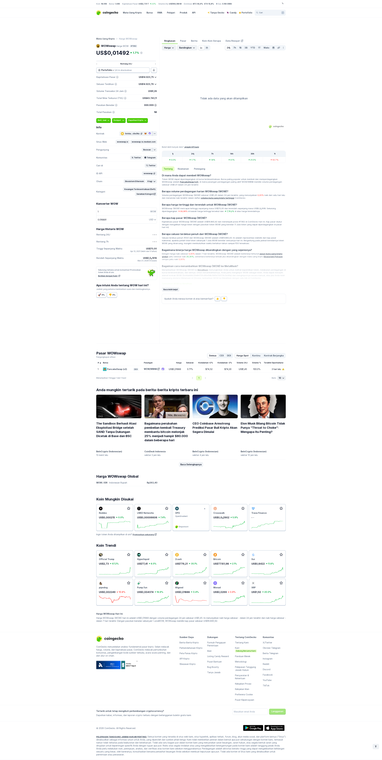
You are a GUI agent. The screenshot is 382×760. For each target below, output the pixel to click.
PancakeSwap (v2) (189, 182)
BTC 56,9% (198, 4)
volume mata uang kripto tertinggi (217, 198)
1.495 (117, 4)
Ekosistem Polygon (273, 256)
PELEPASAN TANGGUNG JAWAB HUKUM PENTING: (121, 737)
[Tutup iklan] (204, 508)
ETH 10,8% (209, 4)
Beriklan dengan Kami (108, 276)
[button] (122, 142)
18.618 (104, 4)
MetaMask (203, 270)
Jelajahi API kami (191, 147)
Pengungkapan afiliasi (105, 357)
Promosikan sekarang (143, 534)
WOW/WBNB (150, 369)
